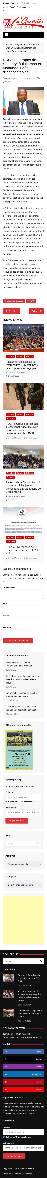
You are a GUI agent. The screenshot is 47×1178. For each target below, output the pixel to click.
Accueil (6, 3)
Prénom (9, 792)
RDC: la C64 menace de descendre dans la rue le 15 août (22, 550)
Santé (12, 7)
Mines (5, 7)
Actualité (10, 357)
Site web (7, 627)
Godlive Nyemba (12, 78)
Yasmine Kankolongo (16, 372)
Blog (17, 44)
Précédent (13, 311)
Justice (33, 3)
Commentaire (9, 587)
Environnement (23, 7)
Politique (8, 82)
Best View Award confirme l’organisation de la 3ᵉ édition (18, 664)
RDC (32, 301)
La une (19, 357)
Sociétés (10, 477)
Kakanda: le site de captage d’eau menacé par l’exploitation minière (21, 708)
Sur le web (15, 3)
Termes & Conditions (23, 1174)
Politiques (7, 1174)
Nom (5, 603)
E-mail (6, 615)
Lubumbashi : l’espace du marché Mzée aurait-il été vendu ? (21, 695)
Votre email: (10, 808)
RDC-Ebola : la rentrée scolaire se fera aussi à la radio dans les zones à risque (23, 679)
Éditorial (25, 3)
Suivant (35, 311)
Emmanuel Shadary (15, 301)
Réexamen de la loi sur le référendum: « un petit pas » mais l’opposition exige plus (22, 365)
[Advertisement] (23, 920)
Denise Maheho (14, 438)
